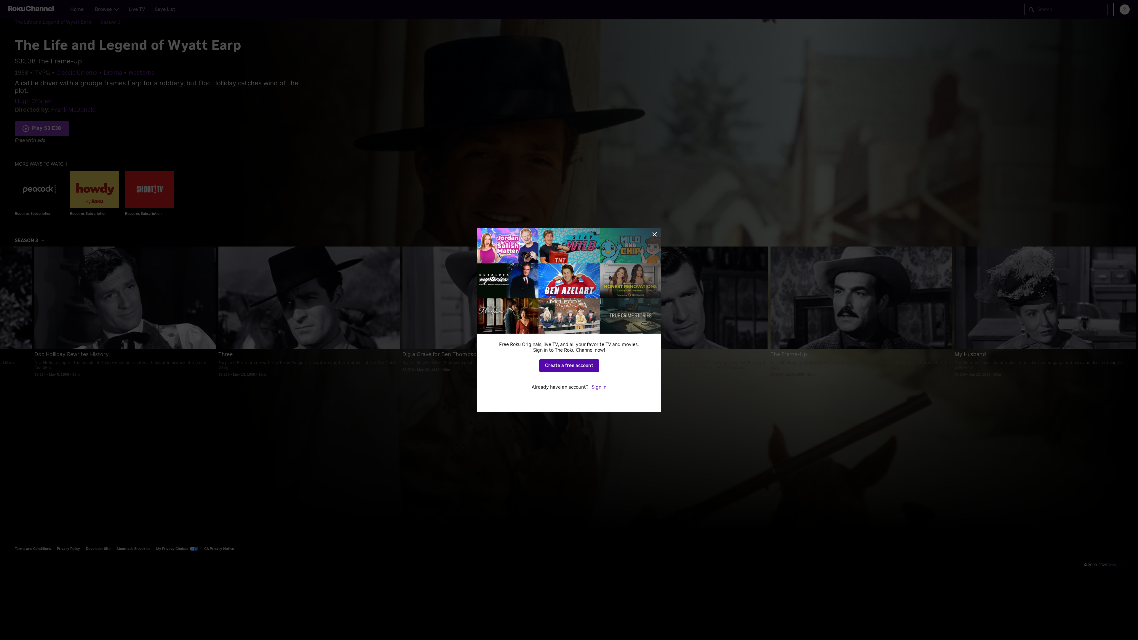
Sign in (599, 387)
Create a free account (569, 365)
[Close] (654, 234)
